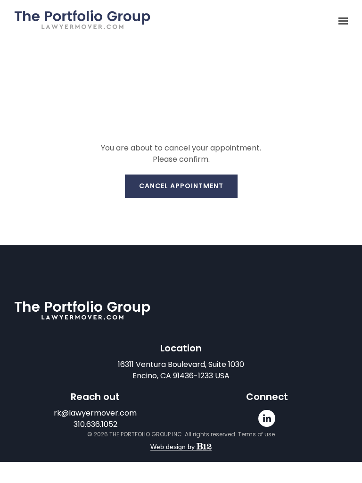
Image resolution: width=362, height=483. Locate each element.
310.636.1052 (95, 424)
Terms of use (256, 434)
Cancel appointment (181, 186)
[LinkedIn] (266, 418)
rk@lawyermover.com (95, 413)
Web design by (173, 446)
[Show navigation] (341, 21)
